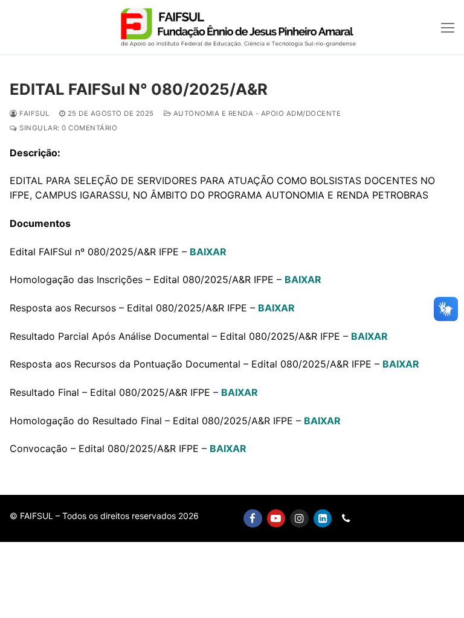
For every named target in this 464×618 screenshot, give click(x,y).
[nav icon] (447, 27)
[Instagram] (299, 518)
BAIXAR (208, 252)
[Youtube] (276, 518)
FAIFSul (34, 113)
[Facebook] (252, 518)
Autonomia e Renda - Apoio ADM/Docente (256, 113)
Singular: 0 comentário (67, 128)
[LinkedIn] (323, 518)
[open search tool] (424, 27)
